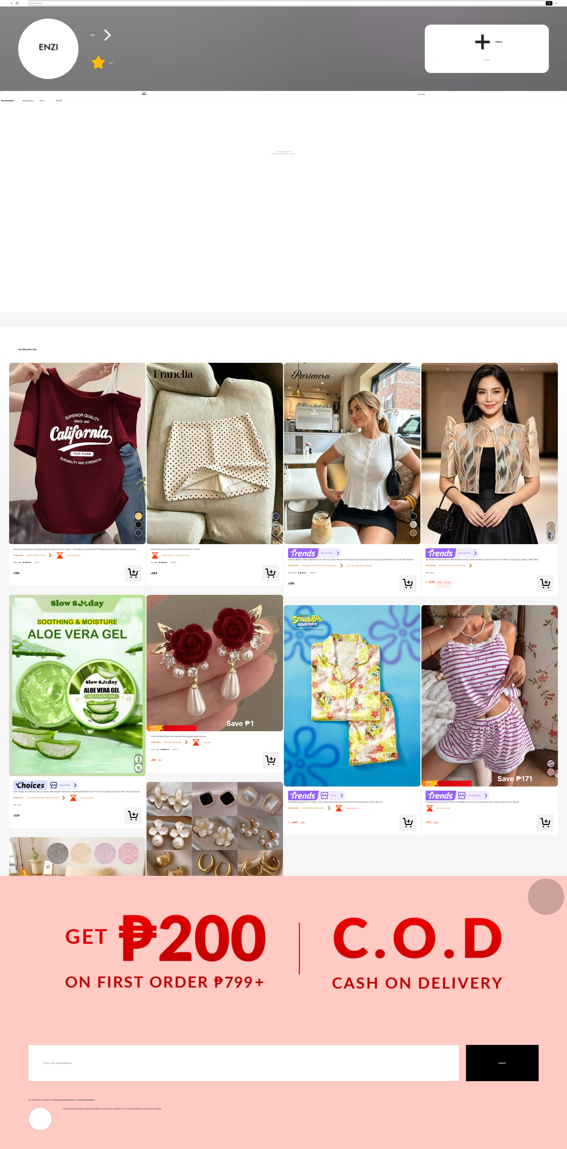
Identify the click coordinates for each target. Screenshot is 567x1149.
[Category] (17, 3)
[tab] (141, 94)
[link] (48, 49)
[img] (214, 728)
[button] (11, 3)
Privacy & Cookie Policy (64, 1100)
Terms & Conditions (86, 1100)
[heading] (249, 35)
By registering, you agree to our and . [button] (61, 1100)
